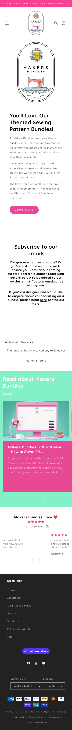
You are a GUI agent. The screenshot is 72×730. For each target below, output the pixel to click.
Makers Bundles (22, 712)
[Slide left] (28, 498)
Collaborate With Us (19, 629)
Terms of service (37, 717)
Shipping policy (55, 717)
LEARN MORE (24, 209)
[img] (36, 521)
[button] (7, 23)
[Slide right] (44, 498)
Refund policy (59, 712)
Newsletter (13, 613)
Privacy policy (19, 717)
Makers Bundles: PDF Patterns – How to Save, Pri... (35, 449)
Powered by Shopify (40, 712)
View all (7, 393)
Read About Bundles (19, 605)
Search (11, 590)
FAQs (10, 637)
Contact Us (13, 598)
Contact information (37, 722)
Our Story (13, 621)
